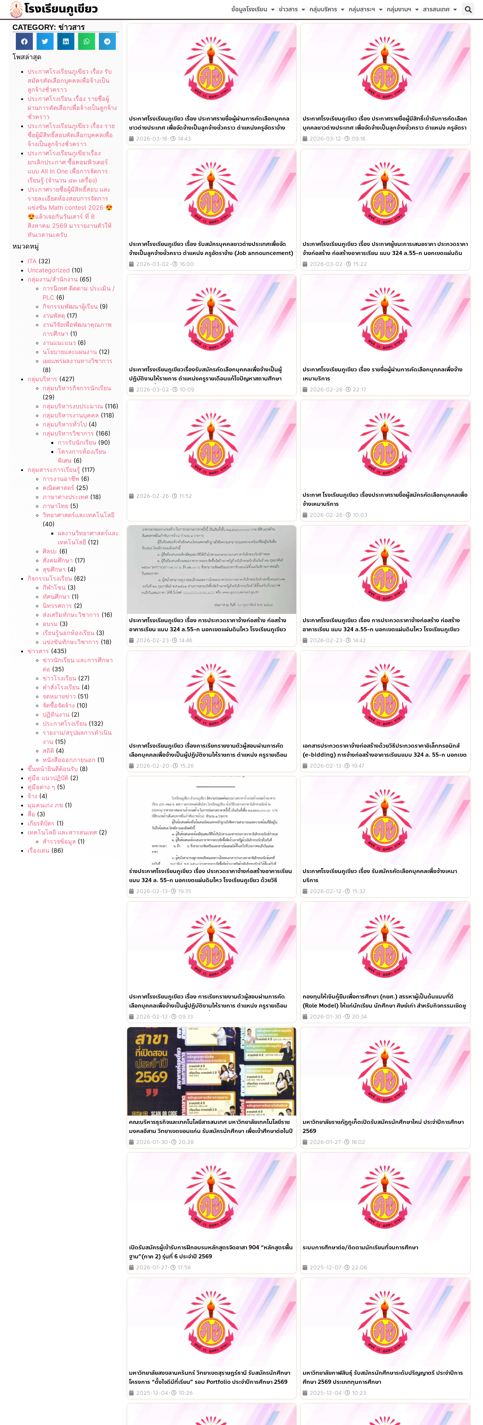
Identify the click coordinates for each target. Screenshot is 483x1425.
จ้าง (32, 796)
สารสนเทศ (436, 9)
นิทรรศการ (57, 605)
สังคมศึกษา (58, 560)
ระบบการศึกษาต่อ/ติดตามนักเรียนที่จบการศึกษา (360, 1247)
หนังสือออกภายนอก (69, 760)
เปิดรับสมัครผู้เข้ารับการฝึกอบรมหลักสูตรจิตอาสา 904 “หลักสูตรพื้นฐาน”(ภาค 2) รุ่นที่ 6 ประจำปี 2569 (211, 1252)
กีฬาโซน (54, 587)
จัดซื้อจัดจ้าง (59, 705)
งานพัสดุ (54, 315)
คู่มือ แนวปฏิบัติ (48, 778)
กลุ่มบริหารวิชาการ (68, 433)
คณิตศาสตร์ (58, 487)
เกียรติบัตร (41, 823)
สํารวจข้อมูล (59, 841)
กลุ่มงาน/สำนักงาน (53, 279)
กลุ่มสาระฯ (362, 9)
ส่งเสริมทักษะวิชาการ (71, 614)
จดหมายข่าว (59, 696)
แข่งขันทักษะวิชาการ (71, 642)
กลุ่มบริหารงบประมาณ (73, 406)
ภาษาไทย (55, 506)
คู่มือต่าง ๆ (41, 787)
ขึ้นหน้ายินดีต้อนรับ (53, 769)
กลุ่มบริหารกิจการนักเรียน (77, 388)
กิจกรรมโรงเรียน (50, 578)
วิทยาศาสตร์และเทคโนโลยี (78, 515)
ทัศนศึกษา (56, 596)
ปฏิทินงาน (56, 714)
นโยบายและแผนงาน (70, 351)
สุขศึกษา (54, 569)
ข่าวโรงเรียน (59, 678)
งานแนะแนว (59, 342)
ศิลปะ (50, 551)
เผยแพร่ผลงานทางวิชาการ (77, 361)
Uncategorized (49, 270)
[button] (468, 9)
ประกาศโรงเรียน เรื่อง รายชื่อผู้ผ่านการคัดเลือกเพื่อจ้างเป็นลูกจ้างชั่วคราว (72, 108)
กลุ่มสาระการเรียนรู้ (54, 469)
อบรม (50, 623)
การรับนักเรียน (77, 442)
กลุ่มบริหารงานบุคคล (71, 415)
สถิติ (48, 750)
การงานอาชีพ (61, 478)
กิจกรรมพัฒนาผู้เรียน (70, 306)
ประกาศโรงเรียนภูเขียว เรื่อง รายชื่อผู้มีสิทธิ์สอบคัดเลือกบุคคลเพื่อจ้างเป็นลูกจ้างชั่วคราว (71, 135)
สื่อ (31, 814)
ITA (32, 261)
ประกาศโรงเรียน (65, 723)
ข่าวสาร (288, 9)
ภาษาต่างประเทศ (65, 497)
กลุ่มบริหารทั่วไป (65, 424)
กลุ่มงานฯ (399, 9)
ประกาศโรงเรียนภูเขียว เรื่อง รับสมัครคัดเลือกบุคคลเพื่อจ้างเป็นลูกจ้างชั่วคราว (70, 80)
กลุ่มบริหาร (323, 9)
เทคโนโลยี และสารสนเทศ (62, 832)
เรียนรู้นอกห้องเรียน (68, 633)
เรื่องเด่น (38, 850)
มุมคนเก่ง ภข (45, 805)
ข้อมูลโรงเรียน (249, 9)
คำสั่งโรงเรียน (61, 687)
